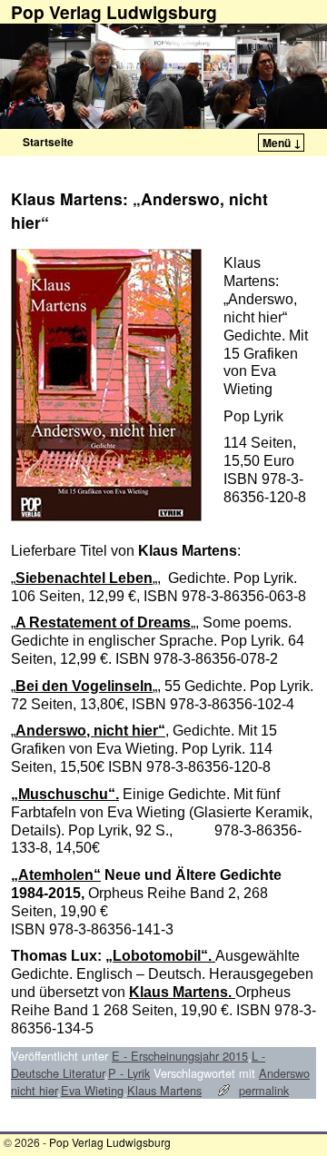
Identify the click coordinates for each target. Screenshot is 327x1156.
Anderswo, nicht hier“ (90, 730)
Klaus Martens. (182, 992)
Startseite (48, 141)
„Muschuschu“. (65, 794)
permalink (264, 1090)
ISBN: (195, 830)
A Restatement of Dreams (103, 622)
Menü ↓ (282, 142)
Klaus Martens (164, 1090)
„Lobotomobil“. (160, 955)
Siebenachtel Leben (84, 578)
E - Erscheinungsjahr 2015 (180, 1055)
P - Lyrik (129, 1073)
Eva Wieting (92, 1090)
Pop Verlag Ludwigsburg (110, 1142)
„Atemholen (52, 875)
